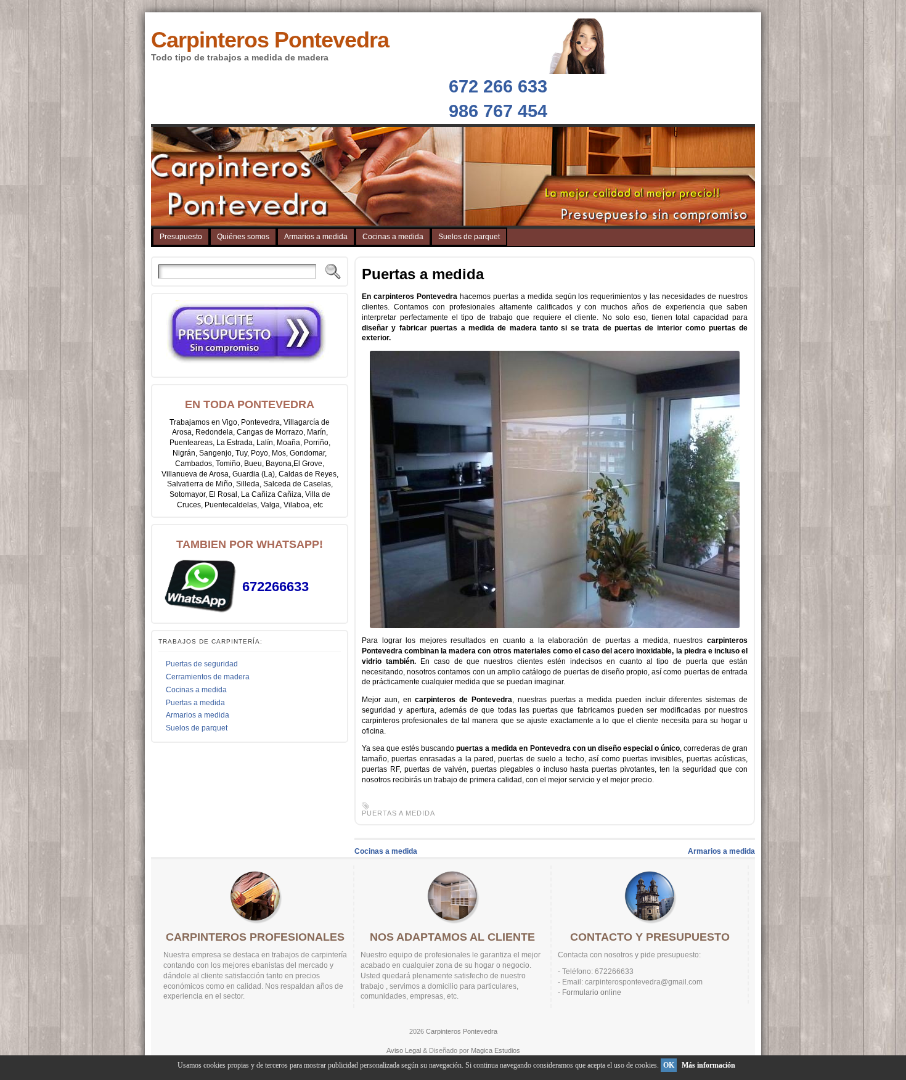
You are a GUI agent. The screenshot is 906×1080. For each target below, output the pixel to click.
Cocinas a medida (196, 689)
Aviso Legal (403, 1050)
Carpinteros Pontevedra (270, 39)
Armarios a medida (197, 715)
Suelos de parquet (196, 728)
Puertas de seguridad (202, 664)
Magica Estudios (495, 1050)
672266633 (275, 586)
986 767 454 (498, 111)
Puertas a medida (195, 702)
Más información (708, 1065)
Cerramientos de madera (208, 677)
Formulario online (591, 992)
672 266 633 (498, 86)
